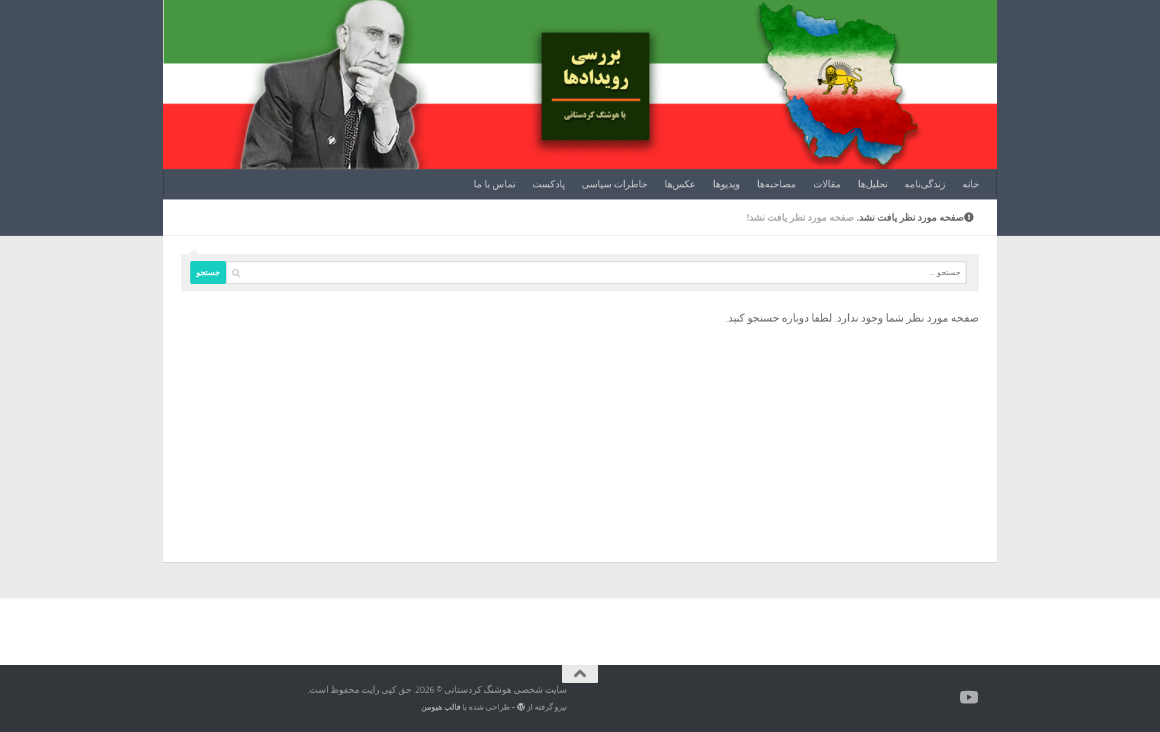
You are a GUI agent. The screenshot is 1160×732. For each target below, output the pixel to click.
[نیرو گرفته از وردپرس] (521, 707)
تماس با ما (494, 184)
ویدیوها (726, 184)
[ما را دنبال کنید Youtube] (970, 697)
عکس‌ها (680, 184)
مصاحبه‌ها (776, 184)
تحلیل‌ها (873, 184)
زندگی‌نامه (925, 184)
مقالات (827, 184)
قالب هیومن (440, 706)
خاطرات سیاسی (615, 184)
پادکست (548, 184)
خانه (970, 184)
